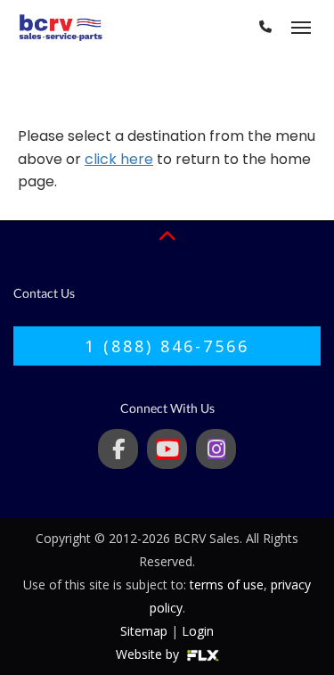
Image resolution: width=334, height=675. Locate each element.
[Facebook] (118, 449)
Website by (149, 654)
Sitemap (143, 630)
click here (119, 159)
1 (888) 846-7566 (167, 346)
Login (198, 630)
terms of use (227, 584)
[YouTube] (167, 449)
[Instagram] (216, 449)
